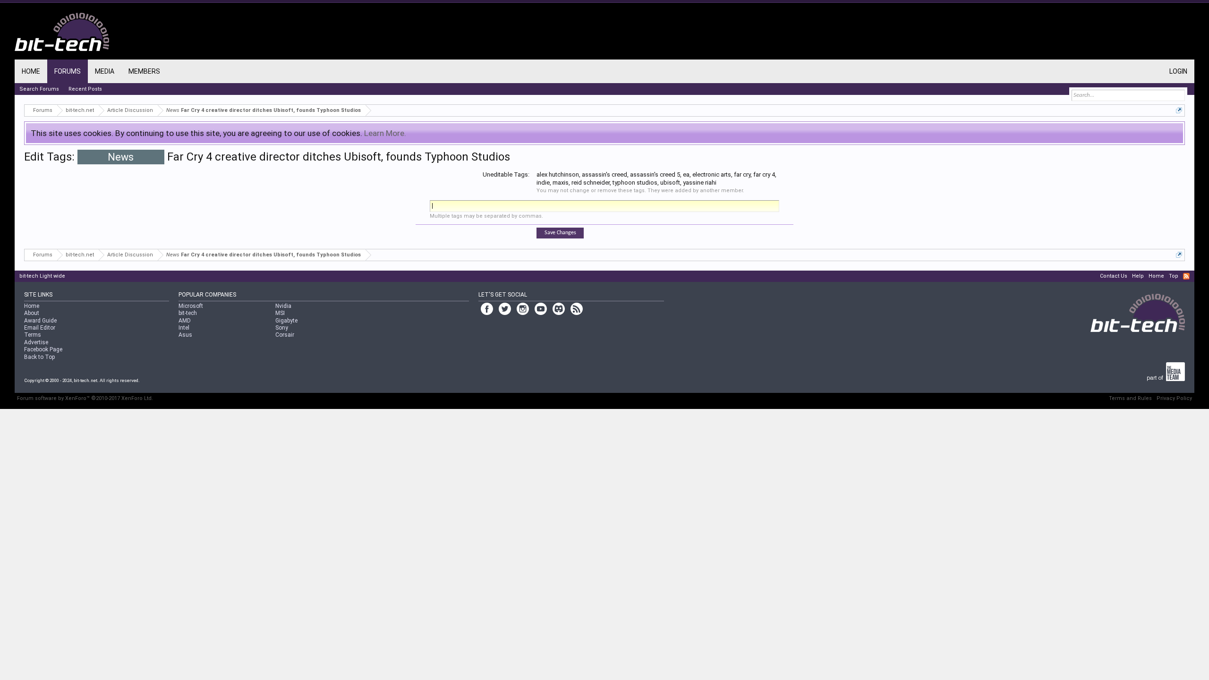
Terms (32, 335)
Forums (67, 71)
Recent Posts (85, 89)
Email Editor (39, 327)
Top (1173, 276)
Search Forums (39, 89)
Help (1138, 276)
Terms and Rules (1130, 398)
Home (31, 71)
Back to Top (39, 357)
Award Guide (40, 320)
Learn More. (385, 133)
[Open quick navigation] (1179, 110)
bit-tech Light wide (42, 276)
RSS (1186, 276)
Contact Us (1113, 276)
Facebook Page (43, 349)
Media (104, 71)
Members (144, 71)
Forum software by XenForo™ (85, 398)
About (31, 313)
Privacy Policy (1174, 398)
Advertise (36, 342)
